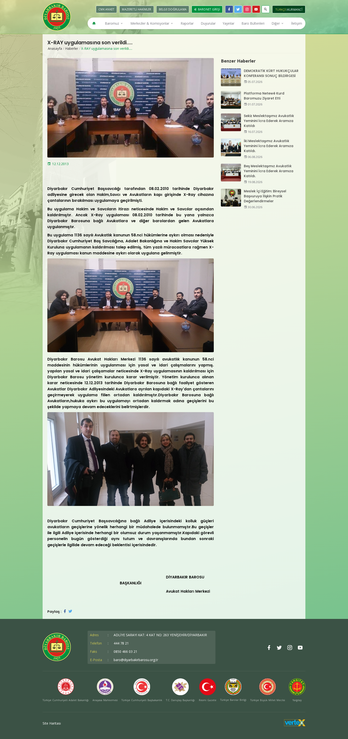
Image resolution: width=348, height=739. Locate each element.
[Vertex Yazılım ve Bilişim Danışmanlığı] (294, 725)
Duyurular (208, 23)
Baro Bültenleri (252, 23)
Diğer (276, 23)
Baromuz (112, 23)
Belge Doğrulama (173, 9)
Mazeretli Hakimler (136, 9)
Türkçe (280, 10)
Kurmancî (294, 10)
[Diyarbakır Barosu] (57, 17)
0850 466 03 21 (125, 651)
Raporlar (187, 23)
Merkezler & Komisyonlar (150, 23)
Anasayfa (55, 48)
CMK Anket (106, 9)
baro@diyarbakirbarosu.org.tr (136, 660)
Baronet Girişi (208, 9)
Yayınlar (228, 23)
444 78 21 (121, 643)
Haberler (71, 48)
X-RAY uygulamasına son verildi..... (106, 48)
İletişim (296, 23)
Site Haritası (52, 723)
